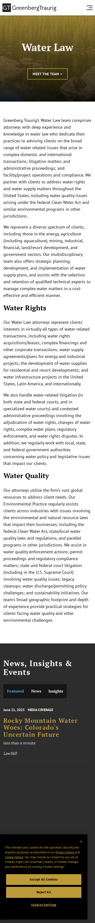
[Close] (81, 841)
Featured (15, 691)
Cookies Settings (44, 905)
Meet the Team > (47, 74)
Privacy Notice (65, 852)
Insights (55, 691)
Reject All (44, 892)
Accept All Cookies (44, 879)
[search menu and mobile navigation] (91, 8)
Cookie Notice (14, 857)
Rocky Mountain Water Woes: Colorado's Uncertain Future (40, 727)
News (36, 691)
